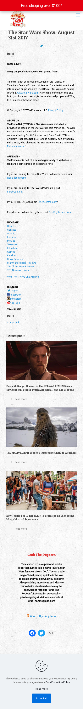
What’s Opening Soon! (43, 616)
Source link (13, 322)
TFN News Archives (18, 270)
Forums (11, 237)
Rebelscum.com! (16, 177)
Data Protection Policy (58, 682)
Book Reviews (15, 259)
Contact (11, 229)
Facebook (15, 294)
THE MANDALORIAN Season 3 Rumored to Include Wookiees (41, 452)
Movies (11, 240)
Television (12, 244)
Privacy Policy (55, 110)
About (10, 233)
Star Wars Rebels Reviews (21, 262)
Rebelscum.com (16, 146)
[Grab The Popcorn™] (41, 18)
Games (11, 251)
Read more (42, 688)
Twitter (14, 291)
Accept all (41, 698)
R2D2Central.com (47, 201)
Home (10, 226)
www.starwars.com (28, 92)
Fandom (11, 255)
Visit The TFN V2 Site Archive (23, 276)
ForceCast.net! (15, 191)
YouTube (15, 302)
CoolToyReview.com (59, 212)
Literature (12, 248)
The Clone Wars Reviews (20, 266)
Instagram (15, 298)
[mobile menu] (78, 15)
